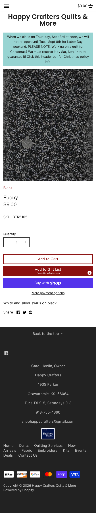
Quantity (9, 234)
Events (80, 450)
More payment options (48, 293)
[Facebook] (6, 352)
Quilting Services (48, 445)
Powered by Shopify (18, 490)
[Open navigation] (6, 6)
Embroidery (47, 450)
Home (8, 445)
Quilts (24, 445)
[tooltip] (90, 273)
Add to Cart (48, 259)
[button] (48, 271)
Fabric (27, 450)
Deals (8, 455)
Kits (66, 450)
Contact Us (28, 455)
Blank (8, 187)
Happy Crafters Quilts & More (48, 20)
